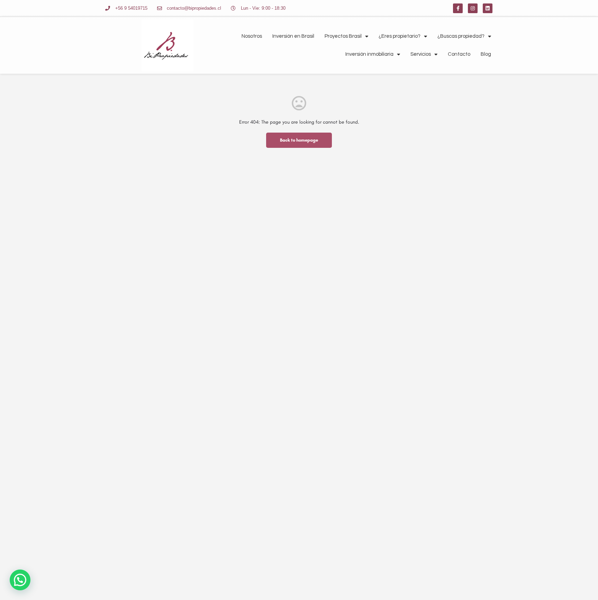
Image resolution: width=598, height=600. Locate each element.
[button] (20, 580)
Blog (486, 54)
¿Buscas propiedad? (460, 36)
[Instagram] (473, 8)
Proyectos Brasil (343, 36)
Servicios (420, 54)
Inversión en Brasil (293, 36)
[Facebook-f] (458, 8)
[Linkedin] (487, 8)
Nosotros (252, 36)
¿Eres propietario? (399, 36)
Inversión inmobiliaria (369, 54)
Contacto (459, 54)
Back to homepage (299, 140)
